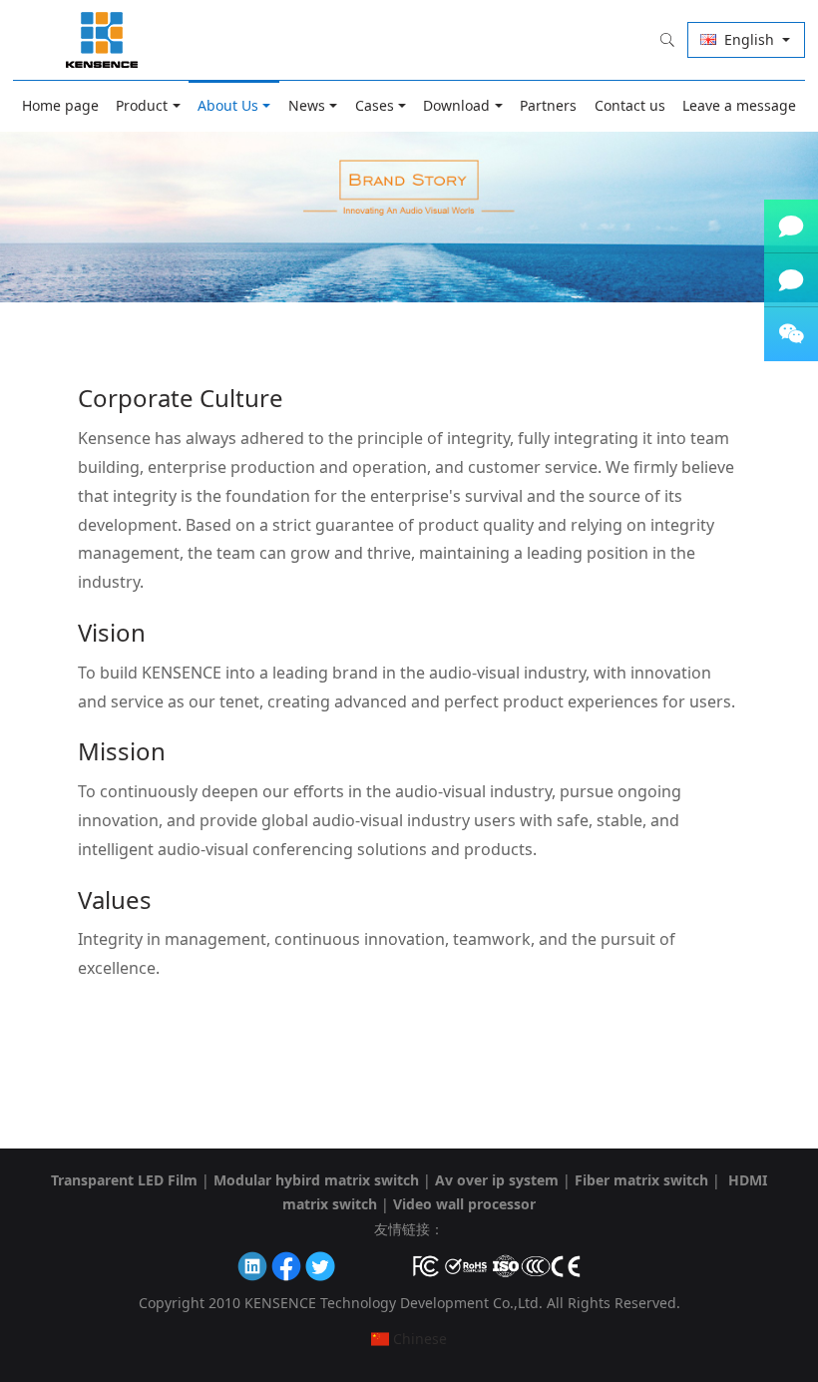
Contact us (630, 105)
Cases (374, 105)
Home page (60, 105)
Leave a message (739, 105)
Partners (548, 105)
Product (142, 105)
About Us (228, 105)
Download (456, 105)
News (306, 105)
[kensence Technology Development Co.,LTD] (103, 40)
